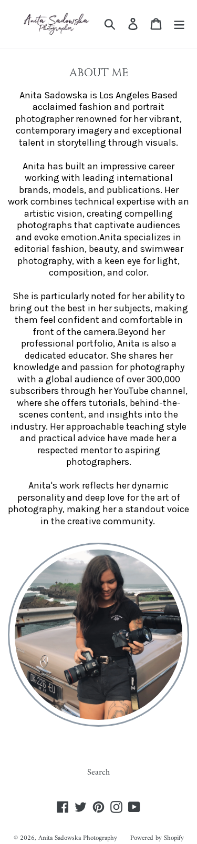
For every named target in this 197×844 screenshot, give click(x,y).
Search (98, 772)
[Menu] (179, 23)
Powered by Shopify (157, 838)
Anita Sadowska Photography (77, 838)
